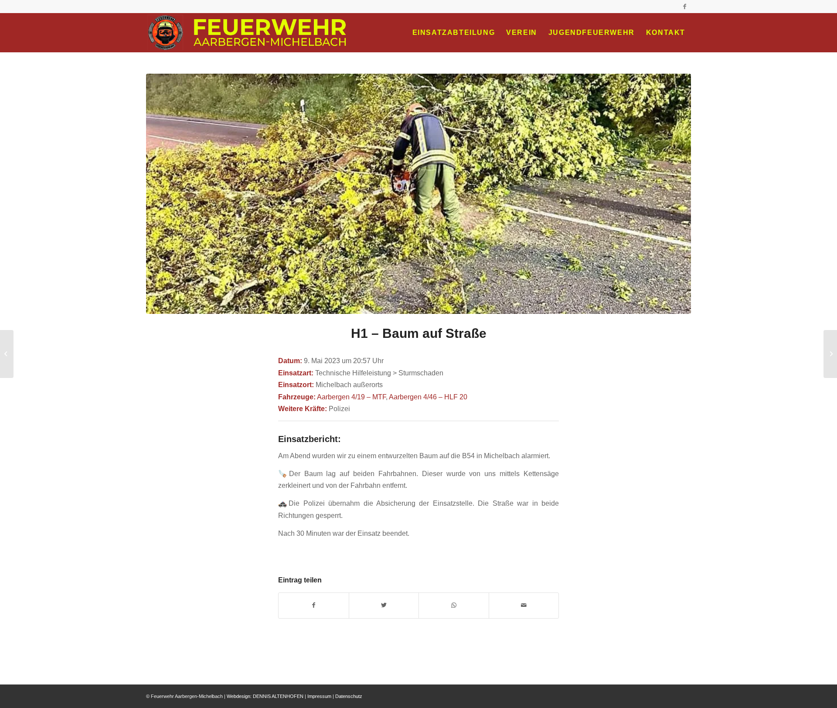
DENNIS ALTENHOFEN (278, 696)
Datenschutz (348, 696)
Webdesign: (239, 696)
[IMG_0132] (418, 194)
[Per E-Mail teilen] (524, 605)
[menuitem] (454, 32)
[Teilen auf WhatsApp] (454, 605)
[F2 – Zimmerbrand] (7, 354)
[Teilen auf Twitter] (384, 605)
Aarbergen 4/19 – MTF (351, 397)
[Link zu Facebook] (684, 6)
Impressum (319, 696)
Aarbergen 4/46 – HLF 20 (428, 397)
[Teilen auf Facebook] (314, 605)
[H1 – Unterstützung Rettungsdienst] (830, 354)
